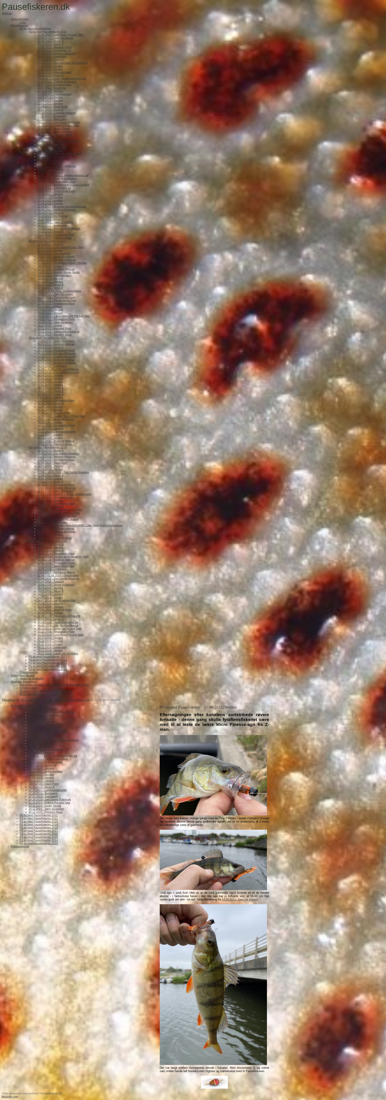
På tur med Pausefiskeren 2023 (74, 700)
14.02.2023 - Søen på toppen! (240, 899)
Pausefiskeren (10, 700)
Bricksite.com (10, 1096)
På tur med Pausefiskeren (36, 700)
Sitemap (7, 13)
